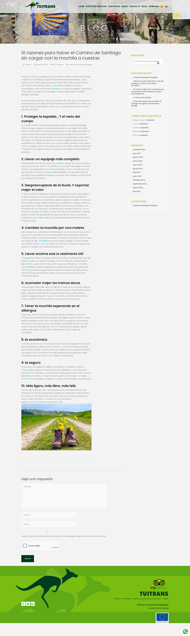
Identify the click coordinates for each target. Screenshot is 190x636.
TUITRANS (42, 241)
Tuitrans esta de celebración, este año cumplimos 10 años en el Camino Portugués (147, 83)
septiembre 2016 (140, 184)
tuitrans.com (46, 355)
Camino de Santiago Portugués (80, 65)
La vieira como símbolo (142, 97)
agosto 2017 (138, 168)
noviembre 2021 (139, 149)
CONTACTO (134, 6)
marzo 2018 (137, 161)
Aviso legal (127, 598)
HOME (81, 6)
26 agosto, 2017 (42, 65)
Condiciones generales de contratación (146, 598)
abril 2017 (136, 172)
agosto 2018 (138, 157)
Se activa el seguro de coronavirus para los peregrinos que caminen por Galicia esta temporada (147, 91)
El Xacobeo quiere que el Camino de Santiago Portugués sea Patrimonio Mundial (146, 103)
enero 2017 (137, 176)
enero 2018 (137, 164)
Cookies (166, 598)
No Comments (58, 65)
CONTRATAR (114, 6)
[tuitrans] (40, 6)
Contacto (117, 598)
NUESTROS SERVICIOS (96, 6)
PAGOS (124, 6)
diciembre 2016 (139, 180)
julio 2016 (136, 191)
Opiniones (151, 120)
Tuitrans (28, 65)
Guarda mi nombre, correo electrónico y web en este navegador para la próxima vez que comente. (63, 536)
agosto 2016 (138, 187)
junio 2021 (137, 153)
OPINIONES (154, 6)
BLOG (144, 6)
